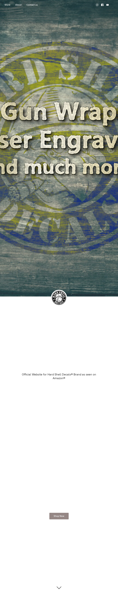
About (18, 4)
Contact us (32, 4)
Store (7, 4)
